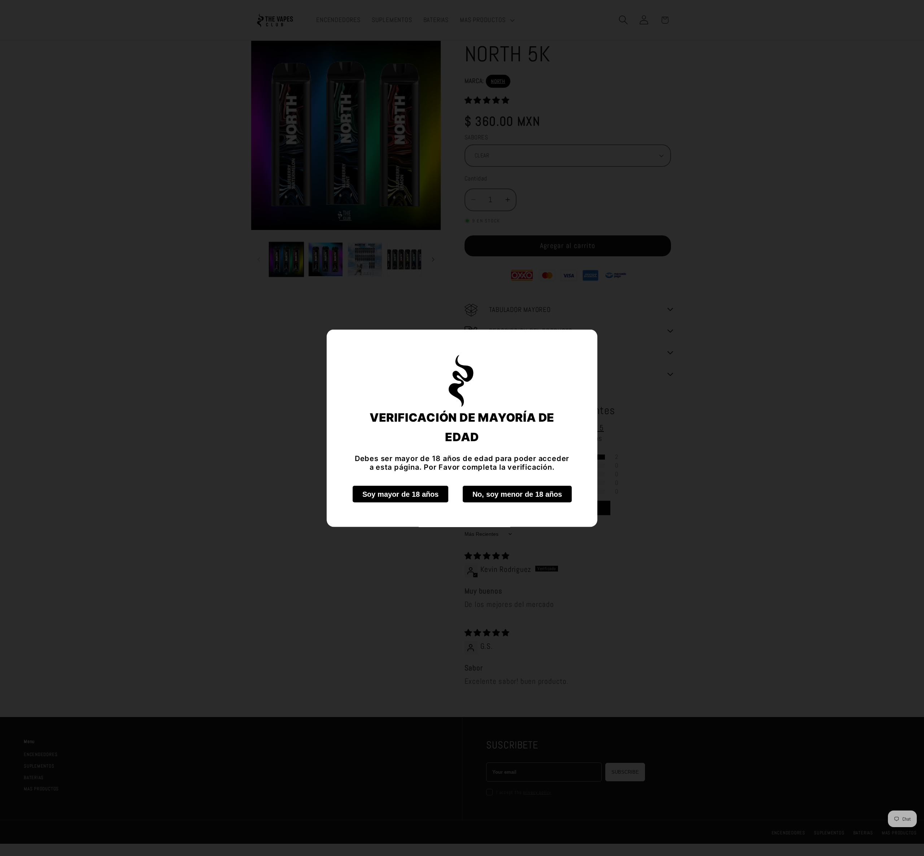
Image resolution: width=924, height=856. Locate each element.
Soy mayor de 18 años (400, 494)
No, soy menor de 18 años (517, 494)
